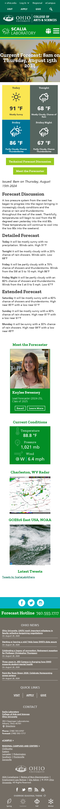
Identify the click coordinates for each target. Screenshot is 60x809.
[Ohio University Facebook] (17, 790)
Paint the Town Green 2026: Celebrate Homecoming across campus (27, 674)
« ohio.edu (10, 3)
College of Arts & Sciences (45, 18)
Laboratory (23, 31)
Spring (9, 806)
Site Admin (34, 780)
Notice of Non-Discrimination (35, 777)
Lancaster (6, 754)
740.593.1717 (47, 613)
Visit (17, 695)
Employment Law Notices (14, 780)
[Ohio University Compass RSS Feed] (36, 790)
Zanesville (7, 759)
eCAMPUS (8, 740)
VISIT (10, 9)
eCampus (50, 3)
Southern (6, 757)
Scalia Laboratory (10, 712)
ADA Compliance (10, 777)
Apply (30, 695)
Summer (23, 806)
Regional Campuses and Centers (21, 746)
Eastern (5, 751)
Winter (51, 806)
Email (20, 408)
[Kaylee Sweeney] (30, 387)
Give (43, 695)
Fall (37, 806)
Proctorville (19, 757)
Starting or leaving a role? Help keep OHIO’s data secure (29, 642)
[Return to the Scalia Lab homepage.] (6, 31)
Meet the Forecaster (30, 171)
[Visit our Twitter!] (31, 602)
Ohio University (9, 717)
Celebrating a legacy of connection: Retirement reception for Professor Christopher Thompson (30, 651)
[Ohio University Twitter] (24, 790)
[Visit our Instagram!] (40, 602)
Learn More (36, 408)
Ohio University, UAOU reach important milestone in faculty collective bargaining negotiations (27, 631)
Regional (37, 3)
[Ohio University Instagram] (30, 790)
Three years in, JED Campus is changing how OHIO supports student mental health (26, 663)
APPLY (24, 9)
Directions (10, 726)
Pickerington (20, 754)
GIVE (38, 9)
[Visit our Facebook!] (21, 602)
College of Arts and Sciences (16, 714)
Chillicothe (7, 749)
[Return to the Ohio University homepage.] (16, 18)
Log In (23, 3)
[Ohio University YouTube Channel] (43, 790)
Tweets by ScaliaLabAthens (18, 577)
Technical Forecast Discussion (30, 161)
